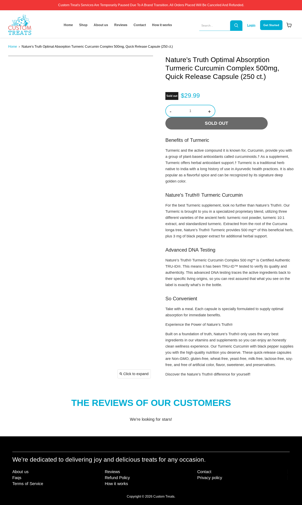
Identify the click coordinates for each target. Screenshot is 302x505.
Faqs (16, 477)
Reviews (120, 25)
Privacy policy (209, 477)
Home (68, 25)
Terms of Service (27, 483)
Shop (83, 25)
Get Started (271, 25)
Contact (140, 25)
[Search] (236, 25)
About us (101, 25)
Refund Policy (117, 477)
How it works (162, 25)
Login (251, 25)
